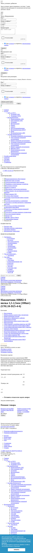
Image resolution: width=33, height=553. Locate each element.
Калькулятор (7, 437)
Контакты (7, 160)
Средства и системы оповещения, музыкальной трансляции (14, 206)
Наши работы (8, 446)
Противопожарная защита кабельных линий (17, 330)
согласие (11, 43)
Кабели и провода (10, 187)
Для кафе (10, 244)
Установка (14, 122)
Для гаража (10, 260)
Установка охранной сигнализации (21, 142)
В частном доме (12, 268)
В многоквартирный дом (14, 261)
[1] (1, 344)
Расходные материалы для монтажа (11, 292)
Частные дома (8, 226)
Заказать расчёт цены (7, 101)
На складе (10, 240)
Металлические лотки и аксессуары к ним (16, 321)
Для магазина (11, 246)
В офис (9, 252)
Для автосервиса (12, 243)
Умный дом (8, 215)
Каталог (3, 289)
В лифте (9, 258)
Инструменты (8, 313)
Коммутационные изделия (11, 316)
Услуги (6, 111)
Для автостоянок (12, 251)
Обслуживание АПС (17, 120)
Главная (6, 110)
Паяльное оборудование (11, 328)
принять (16, 549)
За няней (10, 269)
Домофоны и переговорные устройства (16, 184)
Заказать (3, 48)
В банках (10, 249)
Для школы (10, 255)
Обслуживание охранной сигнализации (18, 144)
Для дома (7, 257)
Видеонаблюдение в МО (18, 133)
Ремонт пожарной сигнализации (20, 140)
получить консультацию (8, 426)
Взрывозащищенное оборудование (15, 179)
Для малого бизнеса (9, 229)
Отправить (4, 73)
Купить (3, 415)
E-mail (3, 24)
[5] (6, 344)
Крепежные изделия (10, 319)
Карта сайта (7, 438)
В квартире (10, 271)
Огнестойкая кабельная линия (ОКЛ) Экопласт (17, 327)
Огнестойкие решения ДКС (12, 335)
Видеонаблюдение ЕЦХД (18, 130)
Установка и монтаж (6, 352)
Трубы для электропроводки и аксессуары (16, 333)
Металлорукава (8, 322)
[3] (3, 344)
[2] (2, 344)
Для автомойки (11, 247)
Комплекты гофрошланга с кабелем (14, 318)
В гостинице (11, 238)
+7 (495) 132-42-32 (8, 170)
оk (2, 12)
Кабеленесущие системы (12, 180)
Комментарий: (5, 28)
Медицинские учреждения (11, 231)
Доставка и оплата (6, 349)
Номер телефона (6, 21)
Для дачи (10, 266)
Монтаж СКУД (15, 148)
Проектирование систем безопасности (18, 150)
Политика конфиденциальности (13, 431)
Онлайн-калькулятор (10, 156)
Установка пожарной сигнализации (21, 136)
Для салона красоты (13, 241)
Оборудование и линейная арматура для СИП (17, 324)
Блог (5, 440)
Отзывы (6, 448)
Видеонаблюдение (13, 117)
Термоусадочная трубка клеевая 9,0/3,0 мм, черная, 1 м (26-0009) (24, 410)
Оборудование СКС (11, 194)
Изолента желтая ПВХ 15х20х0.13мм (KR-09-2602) (7, 410)
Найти (18, 103)
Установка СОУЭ (16, 116)
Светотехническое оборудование (14, 182)
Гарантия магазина (6, 350)
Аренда (13, 126)
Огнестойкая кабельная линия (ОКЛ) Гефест (17, 325)
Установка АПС (15, 114)
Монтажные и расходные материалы (16, 189)
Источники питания (11, 185)
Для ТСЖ (10, 272)
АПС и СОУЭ (12, 113)
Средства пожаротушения (12, 214)
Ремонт (13, 125)
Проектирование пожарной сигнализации (19, 153)
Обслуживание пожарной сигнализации (18, 138)
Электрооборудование (11, 219)
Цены (12, 131)
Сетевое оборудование (11, 196)
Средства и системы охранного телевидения (18, 212)
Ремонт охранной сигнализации (20, 147)
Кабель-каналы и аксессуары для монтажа (16, 315)
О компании (7, 162)
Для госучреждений (10, 254)
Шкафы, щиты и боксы (12, 217)
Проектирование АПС (17, 119)
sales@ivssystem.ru (17, 450)
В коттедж (10, 263)
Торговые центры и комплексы (13, 228)
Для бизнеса (8, 237)
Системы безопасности (14, 134)
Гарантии (7, 157)
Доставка (6, 159)
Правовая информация (10, 432)
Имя (2, 18)
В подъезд (10, 264)
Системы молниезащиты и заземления (16, 201)
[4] (5, 344)
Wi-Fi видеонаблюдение (18, 128)
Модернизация (15, 123)
